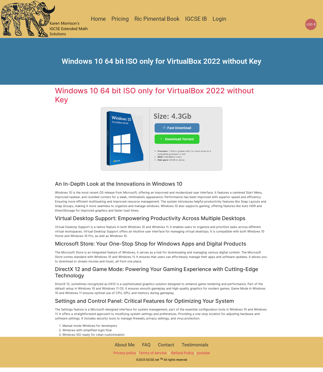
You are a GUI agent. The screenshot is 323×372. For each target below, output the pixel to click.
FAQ (146, 344)
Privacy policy (124, 353)
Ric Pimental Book (156, 19)
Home (98, 19)
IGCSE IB (196, 19)
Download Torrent (179, 139)
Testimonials (195, 344)
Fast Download (178, 128)
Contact (166, 344)
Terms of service (153, 353)
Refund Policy (182, 353)
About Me (125, 344)
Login (219, 19)
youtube (203, 353)
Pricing (120, 19)
